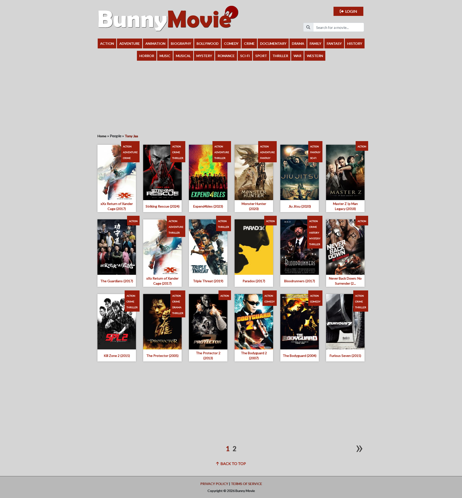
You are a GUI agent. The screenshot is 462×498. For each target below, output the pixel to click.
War (297, 56)
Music (165, 56)
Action (107, 43)
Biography (181, 43)
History (354, 43)
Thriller (280, 56)
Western (315, 56)
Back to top (232, 463)
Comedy (231, 43)
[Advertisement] (231, 97)
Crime (249, 43)
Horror (146, 56)
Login (350, 11)
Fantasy (334, 43)
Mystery (204, 56)
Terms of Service (246, 484)
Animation (155, 43)
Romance (226, 56)
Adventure (129, 43)
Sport (261, 56)
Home (101, 136)
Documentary (273, 43)
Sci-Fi (245, 56)
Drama (298, 43)
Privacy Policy (214, 484)
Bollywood (207, 43)
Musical (183, 56)
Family (315, 43)
